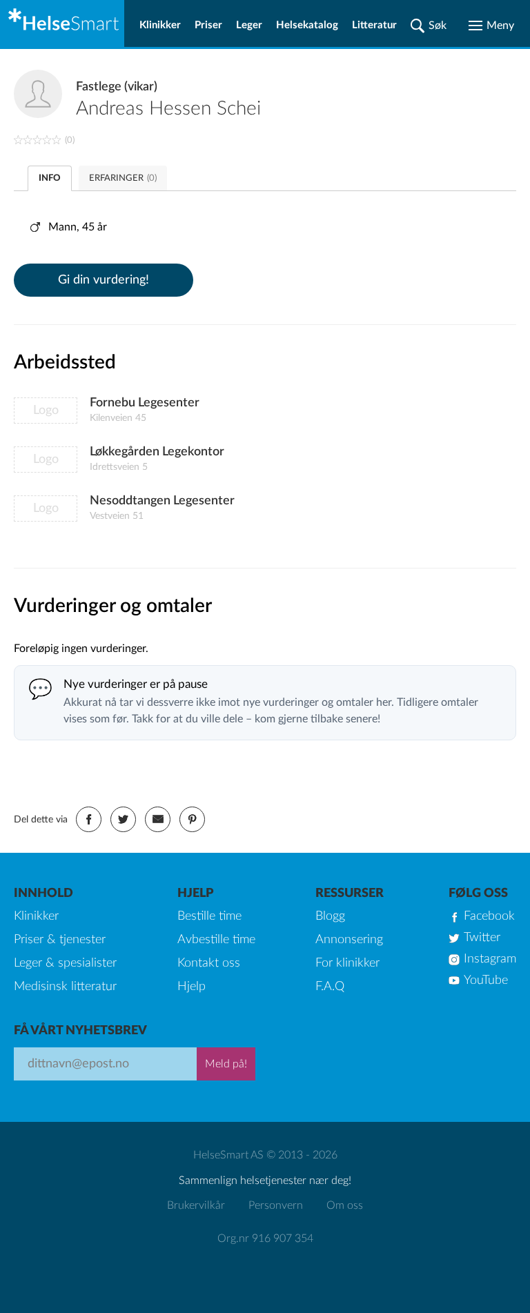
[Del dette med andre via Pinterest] (192, 819)
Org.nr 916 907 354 (265, 1238)
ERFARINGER (123, 178)
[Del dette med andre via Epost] (157, 819)
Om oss (344, 1205)
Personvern (275, 1205)
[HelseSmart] (62, 23)
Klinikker (160, 25)
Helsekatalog (307, 25)
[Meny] (491, 25)
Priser (208, 25)
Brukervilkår (196, 1205)
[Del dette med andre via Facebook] (88, 819)
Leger (249, 25)
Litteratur (374, 25)
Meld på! (226, 1063)
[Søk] (428, 25)
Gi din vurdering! (103, 280)
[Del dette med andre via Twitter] (123, 819)
